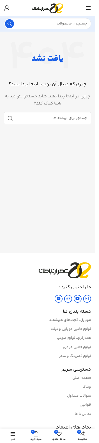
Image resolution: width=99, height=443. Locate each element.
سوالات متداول (79, 396)
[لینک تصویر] (64, 269)
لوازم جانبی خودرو (77, 347)
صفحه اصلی (81, 378)
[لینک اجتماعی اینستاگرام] (87, 299)
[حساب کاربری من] (6, 8)
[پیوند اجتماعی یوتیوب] (78, 299)
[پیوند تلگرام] (59, 299)
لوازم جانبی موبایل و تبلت (71, 329)
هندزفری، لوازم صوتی (74, 338)
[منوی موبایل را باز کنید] (88, 8)
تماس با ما (83, 414)
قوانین (85, 405)
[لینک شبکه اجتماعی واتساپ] (68, 299)
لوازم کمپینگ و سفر (75, 356)
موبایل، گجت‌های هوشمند (70, 320)
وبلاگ (86, 387)
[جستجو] (9, 23)
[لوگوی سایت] (48, 8)
